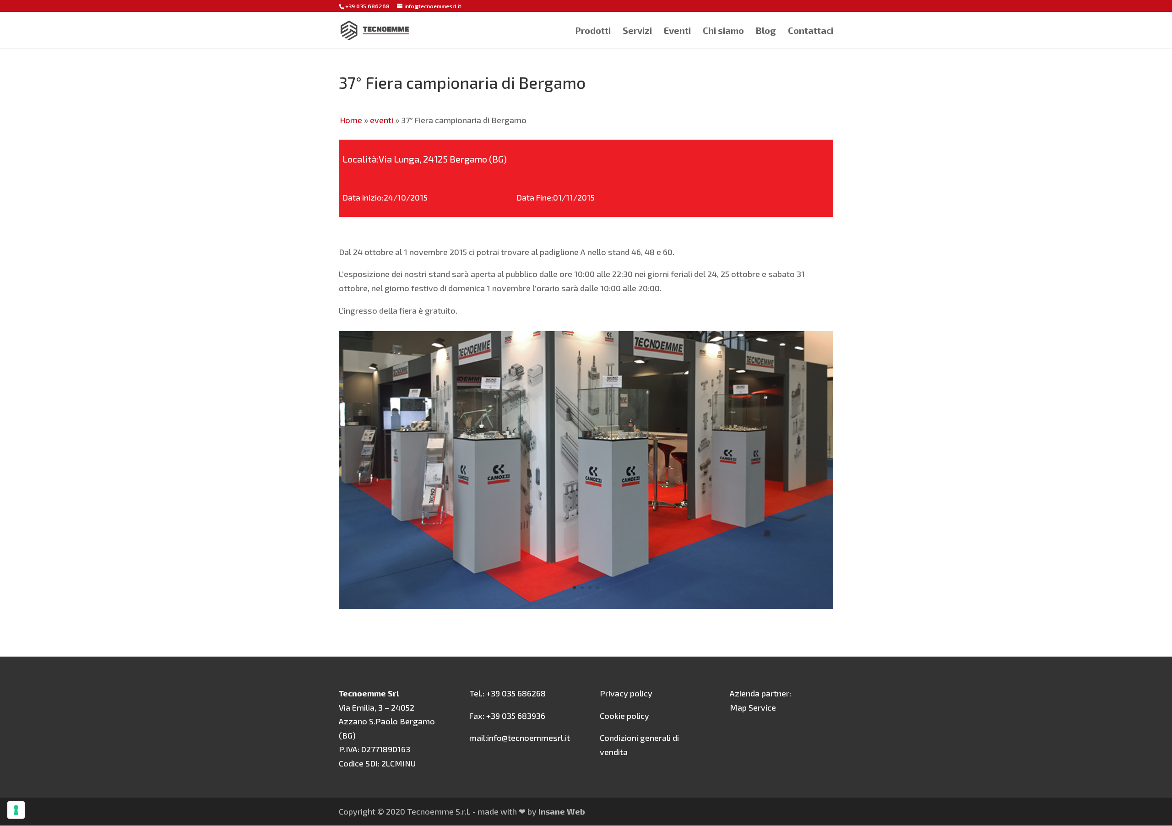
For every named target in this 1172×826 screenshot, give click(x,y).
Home (351, 120)
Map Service (753, 707)
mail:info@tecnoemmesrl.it (519, 738)
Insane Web (561, 811)
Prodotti (593, 31)
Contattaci (810, 31)
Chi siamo (723, 31)
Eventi (677, 31)
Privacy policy (626, 693)
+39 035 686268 (367, 6)
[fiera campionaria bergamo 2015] (586, 606)
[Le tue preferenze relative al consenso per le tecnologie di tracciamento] (16, 810)
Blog (766, 31)
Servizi (637, 31)
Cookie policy (624, 716)
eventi (381, 120)
